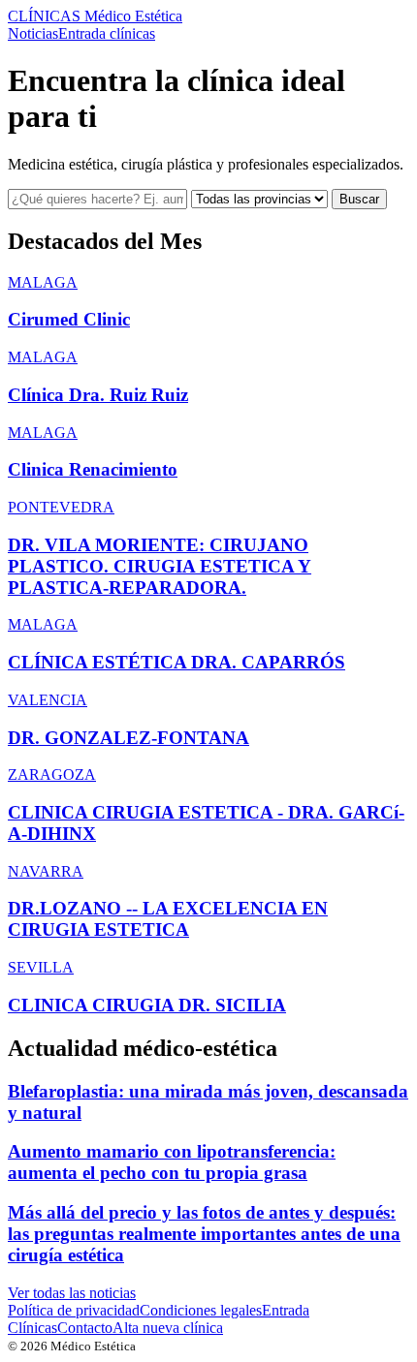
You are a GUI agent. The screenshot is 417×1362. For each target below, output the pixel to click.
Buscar (359, 199)
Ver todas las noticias (72, 1293)
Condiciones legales (201, 1310)
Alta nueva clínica (167, 1327)
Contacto (84, 1327)
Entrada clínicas (106, 33)
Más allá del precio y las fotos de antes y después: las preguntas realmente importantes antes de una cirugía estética (204, 1233)
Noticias (33, 33)
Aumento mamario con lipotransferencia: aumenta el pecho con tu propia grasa (172, 1162)
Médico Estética (95, 16)
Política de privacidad (74, 1310)
